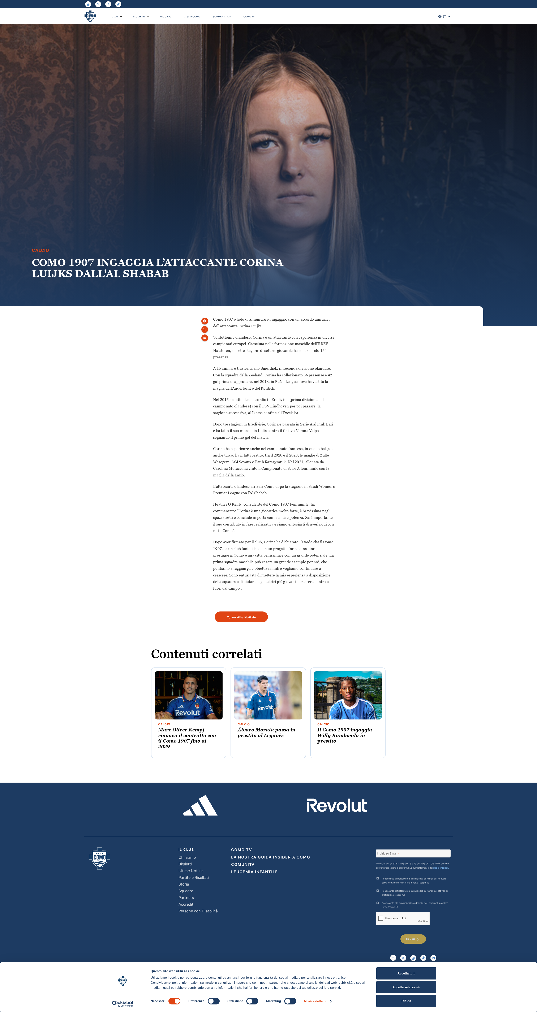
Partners (186, 897)
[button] (121, 16)
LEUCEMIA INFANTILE (254, 872)
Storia (184, 884)
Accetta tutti (406, 973)
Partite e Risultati (194, 877)
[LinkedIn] (433, 958)
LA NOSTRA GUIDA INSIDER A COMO (270, 857)
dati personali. (441, 867)
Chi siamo (187, 857)
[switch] (214, 1001)
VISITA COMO (192, 16)
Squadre (186, 891)
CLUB (115, 16)
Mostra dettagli (315, 1001)
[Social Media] (98, 4)
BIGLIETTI (139, 16)
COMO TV (249, 16)
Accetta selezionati (406, 987)
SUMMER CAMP (222, 16)
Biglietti (185, 864)
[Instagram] (88, 4)
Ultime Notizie (191, 871)
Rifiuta (406, 1001)
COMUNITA (243, 864)
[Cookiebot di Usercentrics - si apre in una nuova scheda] (122, 1004)
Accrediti (186, 904)
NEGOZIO (165, 16)
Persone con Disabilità (198, 911)
